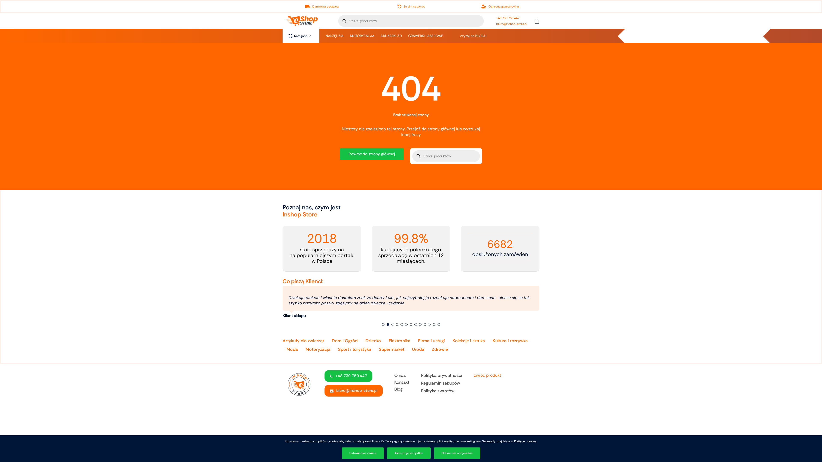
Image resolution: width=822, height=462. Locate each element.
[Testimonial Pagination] (383, 319)
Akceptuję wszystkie (409, 453)
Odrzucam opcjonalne (457, 453)
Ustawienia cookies (362, 453)
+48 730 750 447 (507, 18)
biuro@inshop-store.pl (511, 24)
